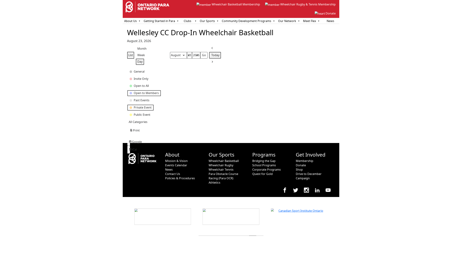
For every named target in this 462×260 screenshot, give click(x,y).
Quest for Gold (262, 174)
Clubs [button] (187, 21)
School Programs (264, 165)
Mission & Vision (176, 161)
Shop (299, 170)
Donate (331, 13)
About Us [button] (130, 21)
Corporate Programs (266, 170)
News (330, 21)
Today (215, 55)
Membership (304, 161)
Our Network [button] (287, 21)
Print (135, 131)
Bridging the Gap (264, 161)
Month (142, 49)
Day (140, 62)
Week (141, 55)
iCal (129, 150)
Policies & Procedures (180, 178)
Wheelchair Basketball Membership (236, 4)
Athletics (214, 183)
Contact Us (172, 174)
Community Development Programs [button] (246, 21)
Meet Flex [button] (309, 21)
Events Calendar (176, 165)
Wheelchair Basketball (224, 161)
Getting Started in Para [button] (159, 21)
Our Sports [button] (207, 21)
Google (129, 143)
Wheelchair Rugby (221, 165)
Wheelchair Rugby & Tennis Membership (308, 4)
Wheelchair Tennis (221, 170)
